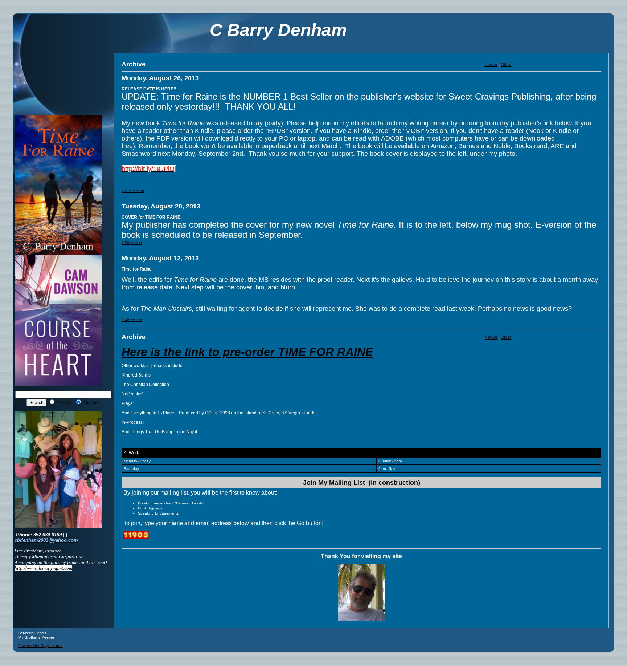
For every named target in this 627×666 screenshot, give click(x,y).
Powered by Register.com (40, 645)
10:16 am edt (133, 191)
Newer (490, 64)
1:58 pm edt (132, 243)
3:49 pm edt (132, 320)
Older (506, 64)
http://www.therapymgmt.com (43, 568)
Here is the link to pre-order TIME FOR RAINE (247, 351)
